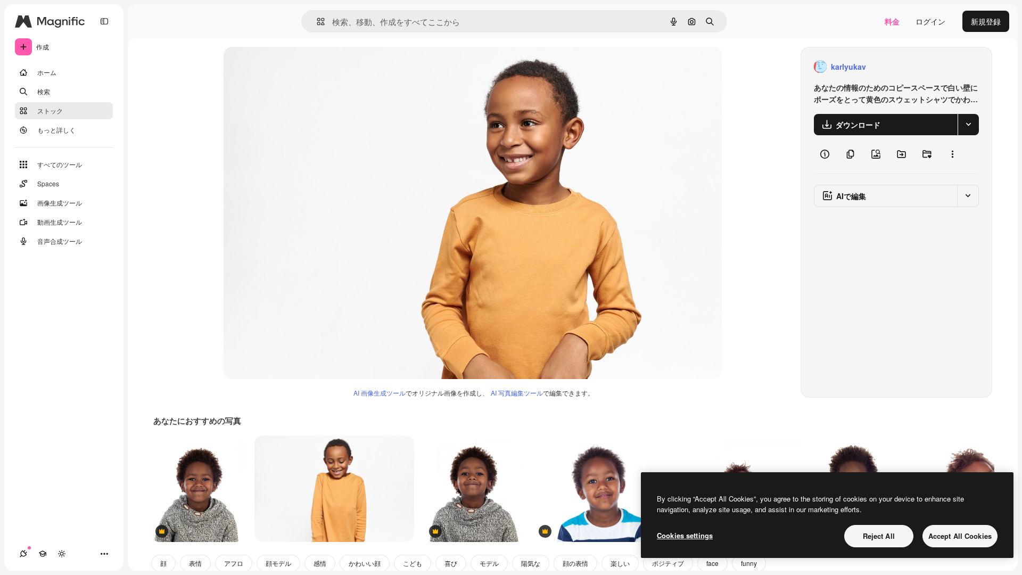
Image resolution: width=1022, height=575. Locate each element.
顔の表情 (575, 563)
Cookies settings (685, 535)
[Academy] (42, 553)
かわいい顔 (365, 563)
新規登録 (986, 21)
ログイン (930, 21)
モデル (489, 563)
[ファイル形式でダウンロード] (968, 124)
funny (749, 563)
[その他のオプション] (952, 154)
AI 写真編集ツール (517, 392)
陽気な (530, 563)
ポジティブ (668, 563)
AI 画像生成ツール (379, 392)
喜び (450, 563)
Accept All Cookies (960, 536)
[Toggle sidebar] (104, 21)
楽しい (620, 563)
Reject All (879, 536)
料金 (892, 21)
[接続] (23, 553)
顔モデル (278, 563)
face (712, 563)
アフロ (233, 563)
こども (412, 563)
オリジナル (297, 66)
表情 (195, 563)
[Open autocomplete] (316, 22)
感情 (320, 563)
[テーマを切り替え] (61, 553)
